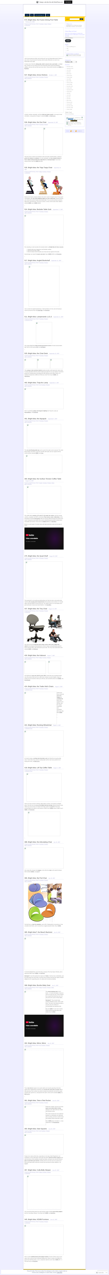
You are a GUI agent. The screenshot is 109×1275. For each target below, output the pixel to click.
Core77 (38, 871)
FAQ (32, 15)
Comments (79, 131)
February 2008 (69, 82)
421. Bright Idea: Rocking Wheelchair (38, 725)
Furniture (42, 24)
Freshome (59, 254)
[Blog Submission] (70, 117)
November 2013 (70, 66)
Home (27, 15)
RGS (54, 1012)
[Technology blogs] (77, 119)
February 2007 (69, 102)
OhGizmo (35, 649)
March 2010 (69, 73)
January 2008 (69, 84)
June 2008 (69, 79)
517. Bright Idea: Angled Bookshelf (37, 260)
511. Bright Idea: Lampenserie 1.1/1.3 (38, 317)
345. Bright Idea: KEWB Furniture (36, 1219)
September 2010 (70, 68)
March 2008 (69, 80)
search (67, 19)
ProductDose (56, 1122)
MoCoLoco (52, 116)
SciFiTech (42, 973)
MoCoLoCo (27, 1094)
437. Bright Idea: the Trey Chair (35, 609)
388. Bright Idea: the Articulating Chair (38, 842)
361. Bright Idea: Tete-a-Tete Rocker (37, 1100)
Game (45, 24)
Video (53, 483)
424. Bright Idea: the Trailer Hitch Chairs (38, 686)
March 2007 (69, 100)
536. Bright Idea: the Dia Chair (35, 122)
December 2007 (70, 86)
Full (73, 131)
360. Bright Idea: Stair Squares (35, 1129)
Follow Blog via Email (70, 31)
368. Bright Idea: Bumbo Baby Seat (37, 985)
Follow (68, 40)
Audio (41, 483)
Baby (41, 171)
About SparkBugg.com (40, 15)
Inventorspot (27, 680)
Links (48, 15)
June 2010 (69, 70)
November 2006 (70, 107)
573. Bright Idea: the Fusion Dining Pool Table (41, 20)
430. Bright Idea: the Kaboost (35, 655)
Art (40, 385)
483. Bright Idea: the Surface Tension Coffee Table (42, 479)
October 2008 (69, 77)
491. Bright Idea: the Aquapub (35, 419)
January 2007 (69, 104)
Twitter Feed (68, 112)
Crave (42, 453)
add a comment (28, 78)
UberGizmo (27, 376)
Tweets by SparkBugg (69, 113)
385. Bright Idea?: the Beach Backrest (38, 932)
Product (49, 24)
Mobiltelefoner (78, 117)
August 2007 (69, 91)
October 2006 (69, 109)
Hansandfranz (27, 412)
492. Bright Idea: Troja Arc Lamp (36, 383)
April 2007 (69, 98)
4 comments (27, 612)
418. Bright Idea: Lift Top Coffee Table (38, 768)
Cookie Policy (59, 1272)
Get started (68, 2)
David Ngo (40, 310)
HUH (37, 347)
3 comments (27, 25)
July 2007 (68, 93)
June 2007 (69, 95)
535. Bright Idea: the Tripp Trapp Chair (38, 167)
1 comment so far (28, 320)
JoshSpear (42, 347)
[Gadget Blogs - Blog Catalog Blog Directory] (75, 125)
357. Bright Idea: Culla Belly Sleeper (37, 1170)
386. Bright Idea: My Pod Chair (35, 878)
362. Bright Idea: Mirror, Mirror (35, 1043)
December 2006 (70, 105)
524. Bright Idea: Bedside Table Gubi (37, 209)
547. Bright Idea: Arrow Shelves (35, 75)
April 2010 (69, 71)
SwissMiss (48, 605)
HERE (60, 67)
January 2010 (69, 75)
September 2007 (70, 89)
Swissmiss (52, 1213)
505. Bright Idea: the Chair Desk (36, 353)
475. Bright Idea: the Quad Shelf (36, 556)
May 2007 (69, 96)
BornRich (26, 68)
